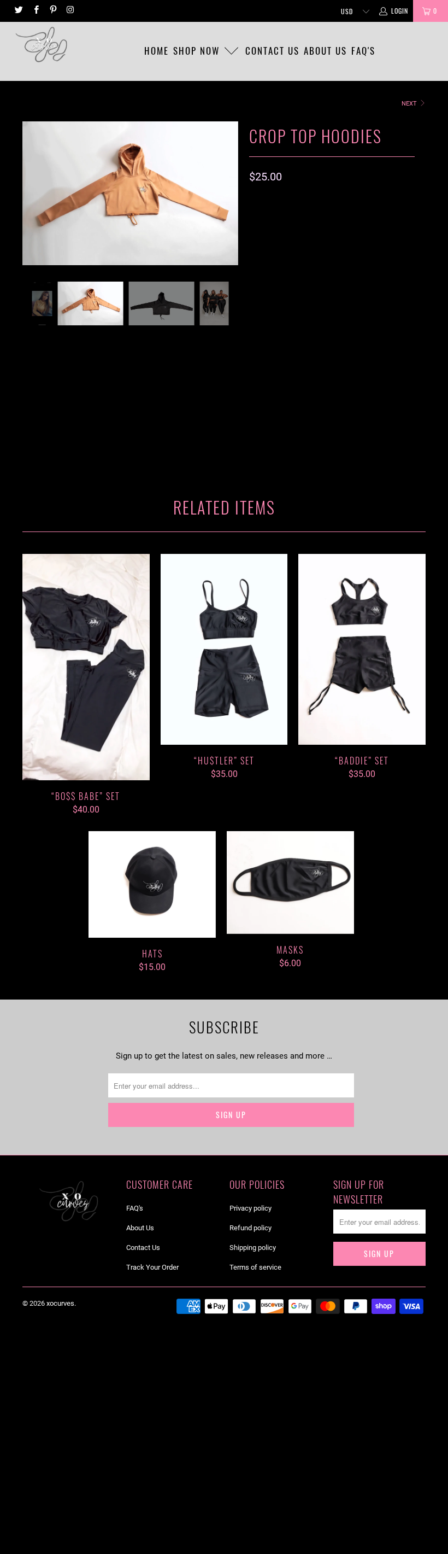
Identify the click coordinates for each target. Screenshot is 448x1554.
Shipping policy (252, 1247)
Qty (256, 329)
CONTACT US (272, 50)
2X (344, 251)
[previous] (33, 201)
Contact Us (143, 1247)
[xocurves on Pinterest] (52, 11)
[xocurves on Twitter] (18, 11)
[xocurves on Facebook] (35, 11)
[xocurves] (41, 44)
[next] (227, 201)
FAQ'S (363, 50)
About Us (140, 1228)
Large (266, 251)
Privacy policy (250, 1208)
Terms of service (255, 1267)
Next (410, 103)
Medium (355, 223)
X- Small (270, 223)
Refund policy (250, 1228)
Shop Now (198, 50)
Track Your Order (152, 1267)
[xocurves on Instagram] (69, 11)
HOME (156, 50)
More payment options (370, 415)
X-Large (307, 251)
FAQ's (134, 1208)
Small (314, 223)
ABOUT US (325, 50)
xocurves (60, 1303)
